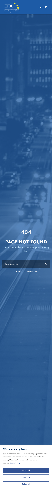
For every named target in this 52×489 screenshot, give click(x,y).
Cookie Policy (15, 463)
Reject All (26, 484)
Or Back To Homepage (26, 271)
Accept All (26, 470)
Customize (26, 477)
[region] (26, 467)
